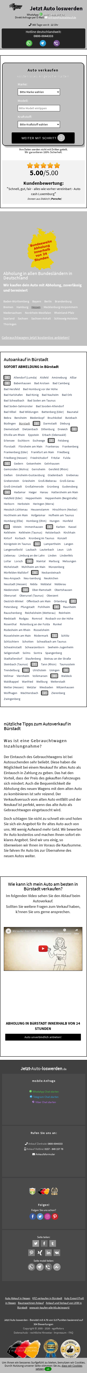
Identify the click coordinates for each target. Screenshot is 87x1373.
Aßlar (73, 377)
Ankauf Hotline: (35, 1149)
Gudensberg (69, 486)
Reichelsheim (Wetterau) (40, 613)
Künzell (62, 538)
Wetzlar (31, 687)
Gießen (8, 475)
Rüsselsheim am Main (17, 635)
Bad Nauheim (50, 395)
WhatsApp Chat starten (46, 1091)
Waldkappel (11, 681)
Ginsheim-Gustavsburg (30, 475)
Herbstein (24, 504)
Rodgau (24, 618)
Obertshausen (63, 590)
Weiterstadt (58, 681)
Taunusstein (67, 664)
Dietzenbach (30, 429)
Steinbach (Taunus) (16, 664)
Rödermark (41, 635)
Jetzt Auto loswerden (56, 8)
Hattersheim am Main (64, 492)
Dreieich (63, 429)
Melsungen (69, 561)
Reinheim (65, 613)
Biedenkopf (37, 418)
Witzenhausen (65, 687)
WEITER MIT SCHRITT (42, 137)
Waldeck (66, 676)
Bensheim (20, 418)
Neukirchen (51, 578)
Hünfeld (68, 521)
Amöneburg (59, 377)
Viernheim (23, 676)
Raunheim (69, 607)
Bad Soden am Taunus (41, 400)
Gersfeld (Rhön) (58, 469)
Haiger (33, 492)
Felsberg (63, 440)
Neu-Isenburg (32, 578)
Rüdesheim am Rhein (17, 630)
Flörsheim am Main (30, 446)
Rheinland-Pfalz (64, 313)
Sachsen (23, 318)
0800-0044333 (55, 1143)
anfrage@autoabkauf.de (62, 17)
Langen (68, 544)
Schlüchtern (11, 641)
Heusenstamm (40, 509)
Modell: (23, 100)
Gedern (18, 463)
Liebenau (9, 555)
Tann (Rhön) (48, 664)
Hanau (44, 492)
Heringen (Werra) (43, 504)
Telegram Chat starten (45, 1096)
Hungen (55, 521)
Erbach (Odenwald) (54, 435)
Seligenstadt (11, 653)
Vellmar (9, 676)
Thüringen (9, 324)
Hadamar (20, 492)
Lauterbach (47, 549)
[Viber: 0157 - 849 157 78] (57, 43)
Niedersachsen (12, 313)
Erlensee (9, 440)
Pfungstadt (28, 607)
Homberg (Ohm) (36, 521)
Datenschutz (21, 1332)
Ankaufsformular (45, 1154)
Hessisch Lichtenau (16, 509)
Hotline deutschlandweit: (43, 34)
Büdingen (10, 423)
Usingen (54, 670)
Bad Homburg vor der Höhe (40, 389)
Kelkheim (10, 532)
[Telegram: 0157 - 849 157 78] (43, 43)
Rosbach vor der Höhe (59, 618)
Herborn (9, 504)
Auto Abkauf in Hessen (17, 1298)
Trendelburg (11, 670)
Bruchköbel (55, 418)
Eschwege (39, 440)
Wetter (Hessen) (14, 687)
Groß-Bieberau (47, 481)
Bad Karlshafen (13, 395)
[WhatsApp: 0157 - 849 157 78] (40, 14)
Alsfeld (44, 377)
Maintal (41, 561)
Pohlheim (44, 607)
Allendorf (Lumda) (25, 377)
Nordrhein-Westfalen (38, 313)
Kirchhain (69, 532)
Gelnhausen (52, 463)
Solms (26, 653)
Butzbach (71, 418)
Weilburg (42, 681)
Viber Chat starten (45, 1102)
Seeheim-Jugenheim (60, 647)
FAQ (71, 1332)
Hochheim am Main (16, 515)
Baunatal (72, 412)
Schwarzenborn (35, 647)
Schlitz (65, 635)
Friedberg (63, 452)
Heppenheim (34, 498)
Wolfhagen (10, 693)
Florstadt (9, 446)
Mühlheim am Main (33, 567)
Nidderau (60, 584)
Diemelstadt (11, 429)
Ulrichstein (39, 670)
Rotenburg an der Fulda (35, 624)
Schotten (28, 641)
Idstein (17, 527)
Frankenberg (70, 446)
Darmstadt (50, 423)
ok (48, 1368)
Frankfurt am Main (42, 452)
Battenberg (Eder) (53, 412)
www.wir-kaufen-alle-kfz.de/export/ (49, 1307)
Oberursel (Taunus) (31, 595)
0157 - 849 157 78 (53, 14)
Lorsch (18, 561)
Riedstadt (10, 618)
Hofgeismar (38, 515)
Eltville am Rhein (14, 435)
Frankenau (52, 446)
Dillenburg (47, 429)
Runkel (57, 624)
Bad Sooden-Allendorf (50, 406)
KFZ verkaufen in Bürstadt (47, 1298)
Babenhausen (22, 383)
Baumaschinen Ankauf (31, 1302)
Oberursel (10, 595)
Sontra (38, 653)
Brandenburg (63, 301)
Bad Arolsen (41, 383)
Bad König (32, 395)
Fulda (66, 458)
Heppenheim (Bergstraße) (61, 498)
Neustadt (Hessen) (15, 584)
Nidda (33, 584)
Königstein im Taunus (17, 544)
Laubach (31, 549)
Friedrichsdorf (39, 458)
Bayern (36, 301)
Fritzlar (55, 458)
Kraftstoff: (25, 117)
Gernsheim (38, 469)
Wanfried (27, 681)
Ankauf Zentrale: (37, 1143)
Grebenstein (11, 481)
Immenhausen (34, 527)
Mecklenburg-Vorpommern (61, 307)
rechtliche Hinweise (41, 1332)
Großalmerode (34, 486)
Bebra (7, 418)
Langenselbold (13, 549)
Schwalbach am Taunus (51, 641)
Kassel (72, 527)
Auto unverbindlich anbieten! (42, 1037)
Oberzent (52, 595)
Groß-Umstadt (13, 486)
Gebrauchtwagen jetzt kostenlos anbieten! (35, 337)
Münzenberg (56, 567)
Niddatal (46, 584)
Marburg (54, 561)
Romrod (37, 618)
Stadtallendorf (13, 658)
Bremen (8, 307)
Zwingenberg (12, 699)
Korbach (20, 538)
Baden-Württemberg (16, 301)
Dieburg (65, 423)
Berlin (48, 301)
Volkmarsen (40, 676)
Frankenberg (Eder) (16, 452)
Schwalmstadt (13, 647)
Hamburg (22, 307)
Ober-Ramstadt (41, 590)
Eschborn (24, 440)
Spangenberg (53, 653)
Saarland (9, 318)
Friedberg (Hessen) (15, 458)
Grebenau (72, 475)
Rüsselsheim (41, 630)
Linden (52, 555)
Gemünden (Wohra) (16, 469)
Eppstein (33, 435)
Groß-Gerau (67, 481)
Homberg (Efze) (13, 521)
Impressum (60, 1332)
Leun (60, 549)
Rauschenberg (13, 613)
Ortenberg (60, 601)
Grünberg (53, 486)
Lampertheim (52, 544)
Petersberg (11, 607)
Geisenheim (33, 463)
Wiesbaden (46, 687)
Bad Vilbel (10, 412)
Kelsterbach (52, 532)
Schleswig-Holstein (66, 318)
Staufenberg (33, 658)
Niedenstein (11, 590)
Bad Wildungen (28, 412)
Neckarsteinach (51, 572)
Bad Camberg (61, 383)
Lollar (7, 561)
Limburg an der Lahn (32, 555)
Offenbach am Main (39, 601)
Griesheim (28, 481)
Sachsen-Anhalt (41, 318)
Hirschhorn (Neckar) (64, 509)
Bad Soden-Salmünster (18, 406)
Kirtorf (8, 538)
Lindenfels (66, 555)
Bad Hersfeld (12, 389)
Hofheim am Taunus (61, 515)
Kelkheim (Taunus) (30, 532)
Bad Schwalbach (14, 400)
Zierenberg (58, 693)
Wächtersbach (29, 693)
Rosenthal (10, 624)
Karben (60, 527)
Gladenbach (55, 475)
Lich (69, 549)
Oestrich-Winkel (13, 601)
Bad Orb (67, 395)
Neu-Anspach (12, 578)
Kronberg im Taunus (41, 538)
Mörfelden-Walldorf (16, 572)
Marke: (22, 84)
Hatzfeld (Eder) (13, 498)
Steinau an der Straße (57, 658)
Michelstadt (11, 567)
